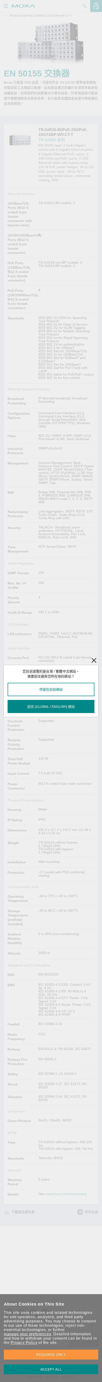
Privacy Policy (24, 1343)
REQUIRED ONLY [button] (50, 1355)
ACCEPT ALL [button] (51, 1369)
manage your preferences (27, 1334)
